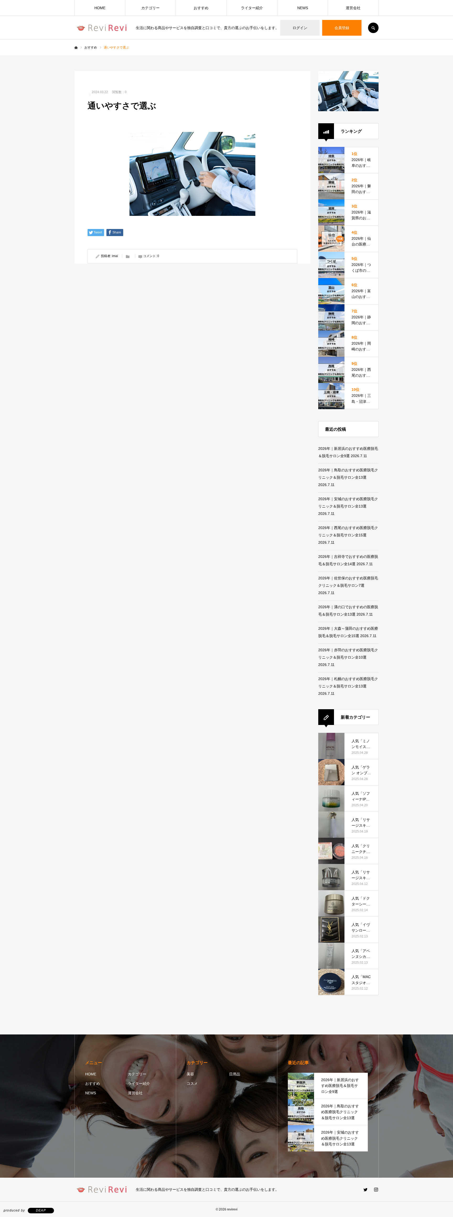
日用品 (234, 1074)
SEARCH (373, 28)
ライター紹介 (252, 8)
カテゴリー (150, 8)
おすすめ (201, 8)
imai (115, 256)
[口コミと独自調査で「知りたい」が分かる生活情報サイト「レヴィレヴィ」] (101, 28)
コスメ (192, 1083)
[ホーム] (76, 48)
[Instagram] (376, 1189)
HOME (99, 8)
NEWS (302, 8)
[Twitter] (365, 1189)
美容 (190, 1074)
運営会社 (353, 8)
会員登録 (342, 28)
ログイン (300, 28)
